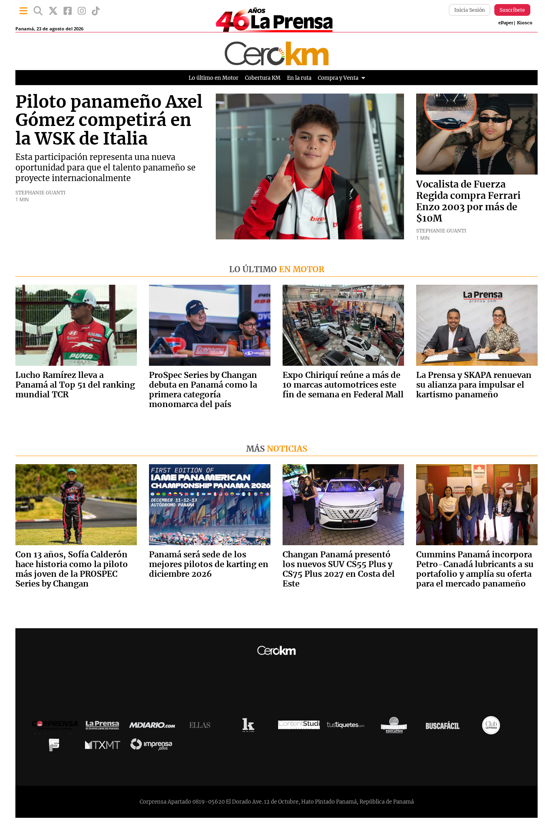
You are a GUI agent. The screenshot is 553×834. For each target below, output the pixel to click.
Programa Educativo (396, 727)
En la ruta (299, 78)
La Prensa (104, 727)
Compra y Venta (338, 78)
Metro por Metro (104, 747)
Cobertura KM (263, 78)
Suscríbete (512, 10)
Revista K (250, 727)
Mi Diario (154, 727)
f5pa (56, 746)
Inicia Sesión (469, 10)
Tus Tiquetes (347, 727)
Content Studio (299, 727)
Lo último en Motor (213, 78)
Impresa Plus (153, 746)
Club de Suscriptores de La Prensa (493, 727)
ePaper (505, 23)
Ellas (201, 727)
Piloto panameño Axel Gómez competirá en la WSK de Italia (108, 121)
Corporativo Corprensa (58, 727)
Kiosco (524, 23)
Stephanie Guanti (40, 193)
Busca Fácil (445, 727)
